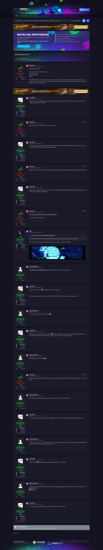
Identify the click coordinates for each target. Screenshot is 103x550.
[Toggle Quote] (31, 235)
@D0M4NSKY (22, 111)
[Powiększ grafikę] (42, 289)
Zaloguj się (74, 9)
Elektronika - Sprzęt (32, 59)
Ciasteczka (87, 541)
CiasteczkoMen (33, 266)
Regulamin (24, 15)
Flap (30, 231)
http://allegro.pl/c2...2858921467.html (38, 270)
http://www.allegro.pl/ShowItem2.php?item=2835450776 (43, 214)
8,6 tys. (21, 109)
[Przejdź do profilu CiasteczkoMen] (20, 269)
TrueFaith (32, 97)
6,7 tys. (21, 242)
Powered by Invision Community (21, 542)
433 (21, 75)
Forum (16, 15)
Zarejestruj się (84, 9)
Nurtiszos (32, 65)
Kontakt (80, 541)
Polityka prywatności (71, 541)
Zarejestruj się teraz (24, 46)
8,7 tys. (21, 278)
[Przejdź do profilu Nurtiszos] (16, 59)
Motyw (62, 541)
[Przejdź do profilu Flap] (20, 233)
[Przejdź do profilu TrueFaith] (20, 100)
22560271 (23, 244)
